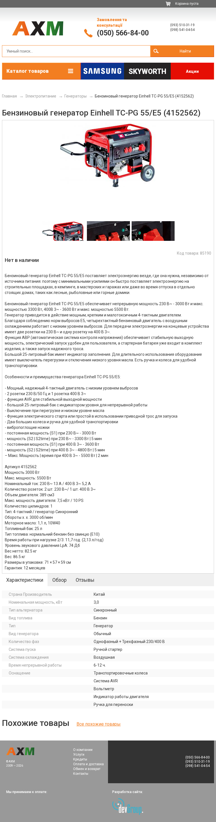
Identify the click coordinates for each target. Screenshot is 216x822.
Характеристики (24, 580)
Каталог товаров (27, 71)
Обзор (59, 580)
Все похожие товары (98, 724)
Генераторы (75, 96)
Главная (9, 96)
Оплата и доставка (88, 764)
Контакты (80, 774)
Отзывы (85, 580)
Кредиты (80, 759)
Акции (192, 71)
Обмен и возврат (86, 769)
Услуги (78, 755)
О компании (83, 750)
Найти (185, 51)
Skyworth (147, 71)
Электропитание (40, 96)
